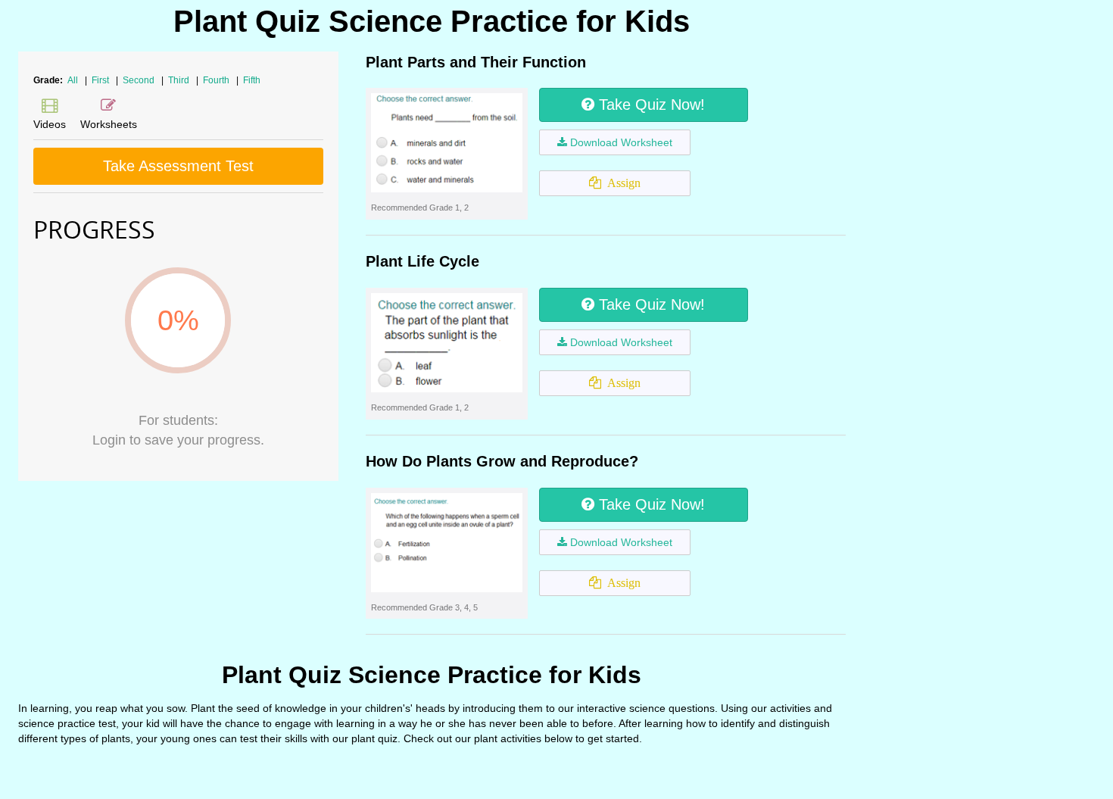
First (101, 80)
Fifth (251, 80)
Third (180, 80)
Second (140, 80)
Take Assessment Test (178, 166)
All (72, 80)
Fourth (217, 80)
